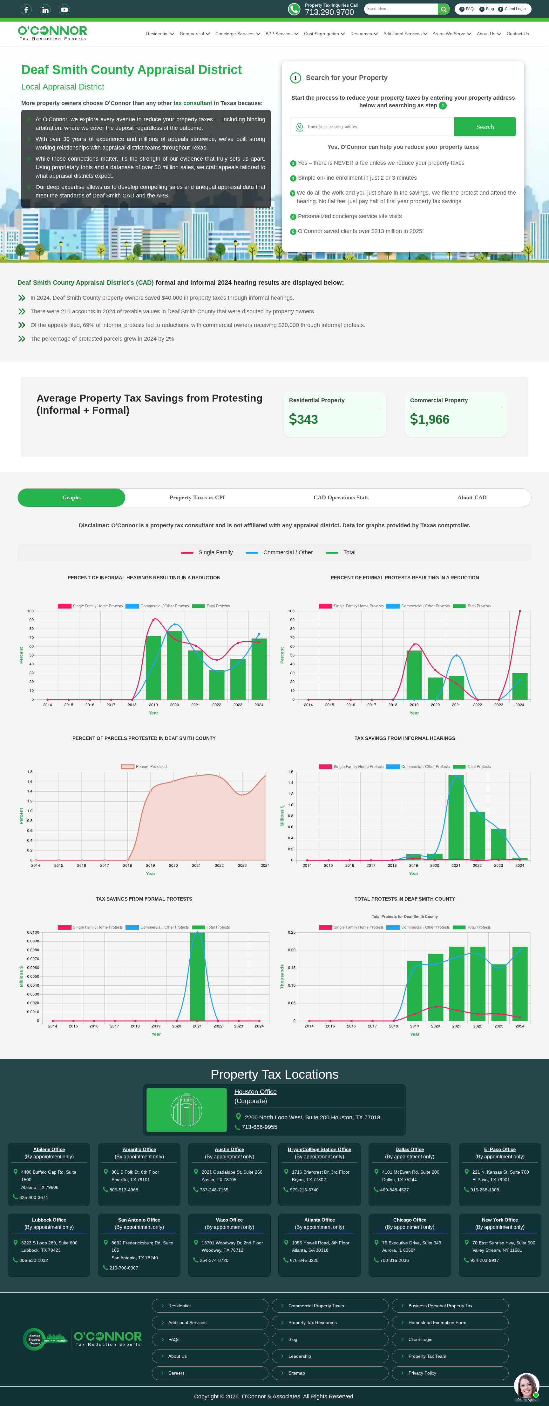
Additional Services (402, 33)
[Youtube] (64, 9)
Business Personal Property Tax (440, 1305)
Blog (490, 9)
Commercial (192, 33)
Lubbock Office (49, 1220)
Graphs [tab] (71, 497)
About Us (486, 33)
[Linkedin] (45, 9)
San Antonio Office (139, 1220)
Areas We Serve (449, 33)
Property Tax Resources (312, 1322)
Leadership (299, 1356)
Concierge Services (234, 33)
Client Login (515, 9)
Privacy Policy (422, 1373)
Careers (176, 1373)
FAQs (470, 9)
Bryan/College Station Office (319, 1149)
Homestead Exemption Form (437, 1322)
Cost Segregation (321, 33)
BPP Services (279, 33)
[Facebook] (26, 9)
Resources (361, 33)
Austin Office (229, 1149)
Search (485, 126)
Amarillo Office (139, 1149)
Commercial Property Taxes (316, 1305)
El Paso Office (500, 1149)
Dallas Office (410, 1149)
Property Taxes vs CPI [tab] (197, 497)
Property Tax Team (427, 1356)
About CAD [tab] (472, 497)
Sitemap (296, 1373)
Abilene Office (49, 1149)
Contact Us (518, 33)
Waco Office (229, 1220)
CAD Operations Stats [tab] (341, 497)
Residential (157, 33)
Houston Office (255, 1091)
